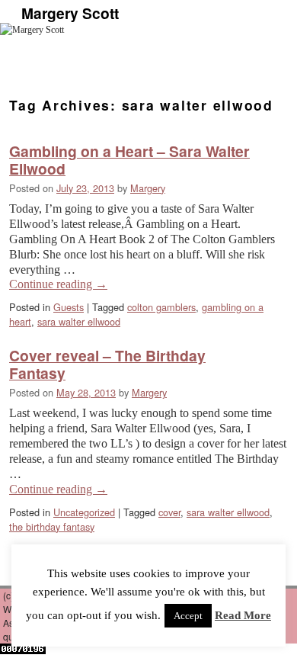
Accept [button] (188, 615)
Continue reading (58, 284)
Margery (147, 188)
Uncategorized (84, 512)
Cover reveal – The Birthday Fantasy (107, 364)
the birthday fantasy (51, 526)
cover (169, 512)
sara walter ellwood (78, 321)
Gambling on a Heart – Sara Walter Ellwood (129, 159)
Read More (243, 615)
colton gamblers (161, 307)
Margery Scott (70, 13)
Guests (68, 307)
